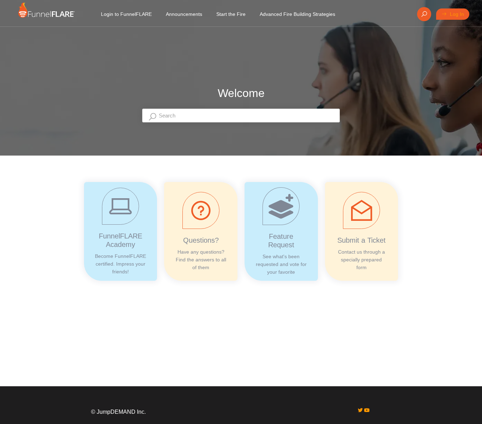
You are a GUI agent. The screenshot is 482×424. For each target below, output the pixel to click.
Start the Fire (231, 14)
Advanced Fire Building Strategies (297, 14)
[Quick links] (46, 14)
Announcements (184, 14)
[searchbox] (241, 115)
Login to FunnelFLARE (126, 14)
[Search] (424, 14)
